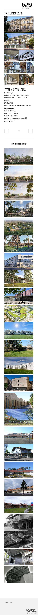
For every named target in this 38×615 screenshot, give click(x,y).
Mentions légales (9, 602)
